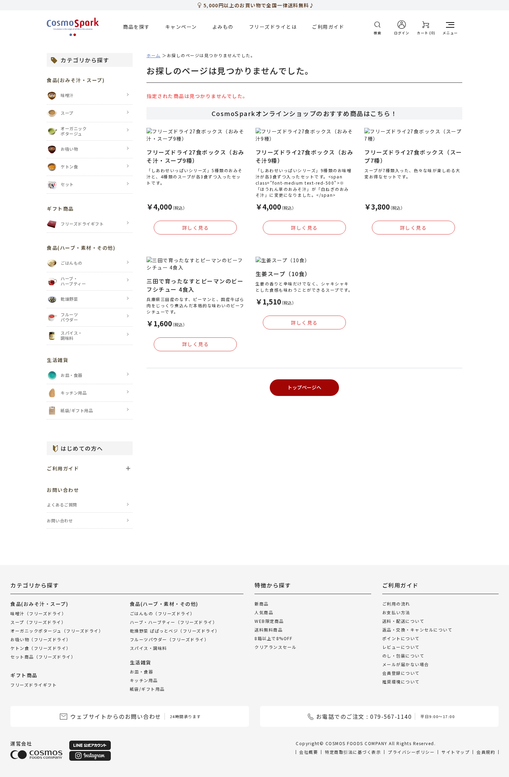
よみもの (223, 26)
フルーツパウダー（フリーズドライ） (169, 639)
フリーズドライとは (273, 26)
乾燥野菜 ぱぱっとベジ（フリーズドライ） (175, 630)
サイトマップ (455, 752)
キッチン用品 (144, 680)
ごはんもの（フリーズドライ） (162, 613)
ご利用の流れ (396, 604)
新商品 (261, 604)
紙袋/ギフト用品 (147, 689)
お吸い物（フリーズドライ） (40, 639)
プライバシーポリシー (411, 752)
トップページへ (304, 387)
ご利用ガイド (328, 26)
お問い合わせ (60, 520)
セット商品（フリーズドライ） (42, 656)
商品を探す (136, 26)
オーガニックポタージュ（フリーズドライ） (56, 630)
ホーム (153, 55)
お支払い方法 (396, 612)
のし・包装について (403, 656)
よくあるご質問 (62, 504)
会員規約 (485, 752)
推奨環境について (401, 682)
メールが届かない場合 (405, 664)
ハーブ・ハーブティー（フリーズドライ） (173, 622)
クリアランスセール (275, 647)
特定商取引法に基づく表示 (353, 752)
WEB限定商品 (269, 621)
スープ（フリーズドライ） (38, 622)
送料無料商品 (268, 630)
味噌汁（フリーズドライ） (38, 613)
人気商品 (263, 612)
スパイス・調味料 (148, 648)
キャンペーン (181, 26)
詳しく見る (195, 227)
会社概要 (308, 752)
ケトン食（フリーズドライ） (40, 648)
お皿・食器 (141, 671)
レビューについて (401, 647)
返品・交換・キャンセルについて (417, 630)
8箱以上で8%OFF (273, 638)
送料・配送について (403, 621)
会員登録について (401, 673)
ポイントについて (401, 638)
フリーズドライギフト (33, 684)
